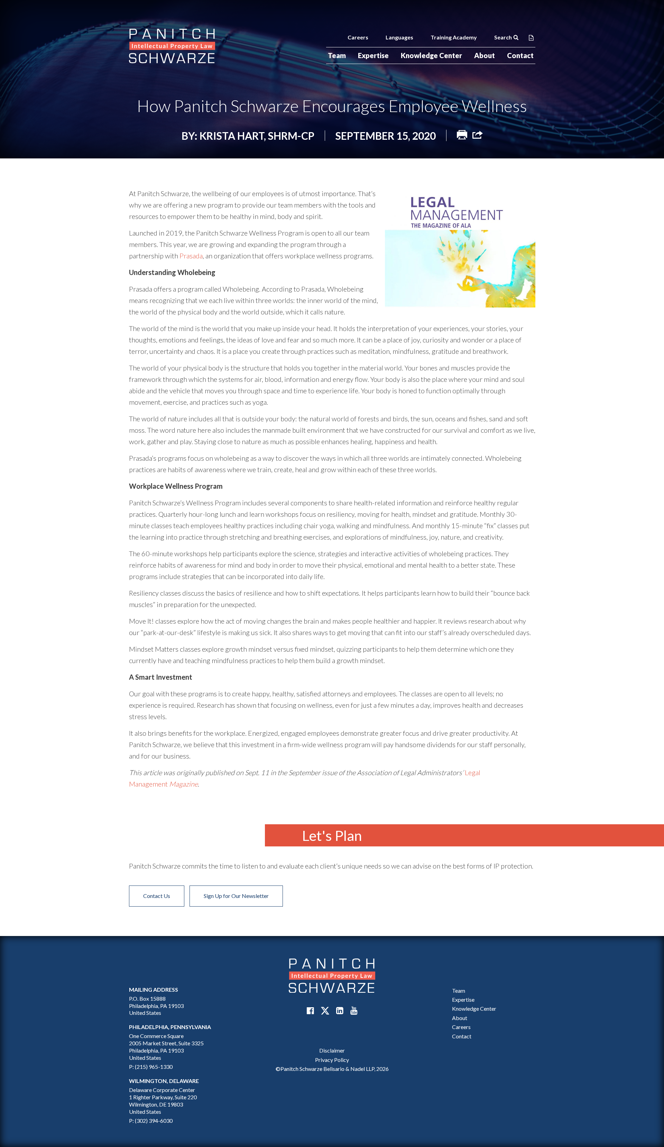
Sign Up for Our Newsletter (236, 895)
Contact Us (156, 895)
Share (477, 135)
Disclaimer (332, 1050)
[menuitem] (337, 55)
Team (337, 55)
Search (503, 37)
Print (462, 135)
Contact (520, 55)
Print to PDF (531, 37)
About (484, 55)
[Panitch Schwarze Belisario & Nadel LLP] (172, 46)
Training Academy (454, 37)
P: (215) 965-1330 (151, 1066)
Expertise (373, 55)
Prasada (191, 255)
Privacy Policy (332, 1059)
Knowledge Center (431, 55)
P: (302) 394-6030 (151, 1120)
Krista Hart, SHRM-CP (257, 135)
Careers (358, 37)
